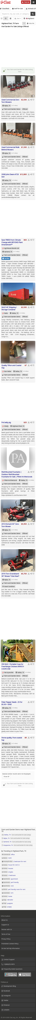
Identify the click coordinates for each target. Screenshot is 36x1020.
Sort (18, 18)
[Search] (32, 14)
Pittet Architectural (10, 480)
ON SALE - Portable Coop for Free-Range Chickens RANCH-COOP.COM (13, 666)
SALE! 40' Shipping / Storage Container (9, 308)
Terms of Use (6, 934)
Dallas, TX (7, 180)
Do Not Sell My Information (11, 948)
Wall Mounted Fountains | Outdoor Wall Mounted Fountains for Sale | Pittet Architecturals (17, 474)
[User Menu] (33, 2)
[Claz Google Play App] (11, 976)
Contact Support (9, 959)
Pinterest (7, 1005)
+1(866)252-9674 (9, 964)
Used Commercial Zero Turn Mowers (10, 101)
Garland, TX (8, 252)
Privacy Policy (6, 939)
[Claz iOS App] (25, 976)
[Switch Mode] (10, 18)
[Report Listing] (29, 100)
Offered (25, 109)
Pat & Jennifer (9, 672)
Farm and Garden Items (12, 109)
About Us (5, 920)
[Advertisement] (18, 48)
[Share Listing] (31, 100)
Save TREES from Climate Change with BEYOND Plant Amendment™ (12, 242)
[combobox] (15, 14)
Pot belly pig (6, 422)
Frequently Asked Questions (13, 969)
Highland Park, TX (18, 426)
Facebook (7, 991)
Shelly (6, 426)
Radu (6, 313)
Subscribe (31, 23)
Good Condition (9, 586)
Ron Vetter (7, 371)
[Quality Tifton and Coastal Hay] (18, 352)
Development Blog (10, 986)
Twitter (6, 1000)
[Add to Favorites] (33, 100)
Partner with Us (7, 929)
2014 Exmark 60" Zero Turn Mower (10, 525)
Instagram (7, 996)
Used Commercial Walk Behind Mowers (10, 148)
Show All (6, 776)
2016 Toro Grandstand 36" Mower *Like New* (10, 574)
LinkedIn (6, 1010)
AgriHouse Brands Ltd (11, 248)
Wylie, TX (7, 106)
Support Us (5, 925)
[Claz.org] (5, 2)
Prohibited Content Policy (10, 944)
